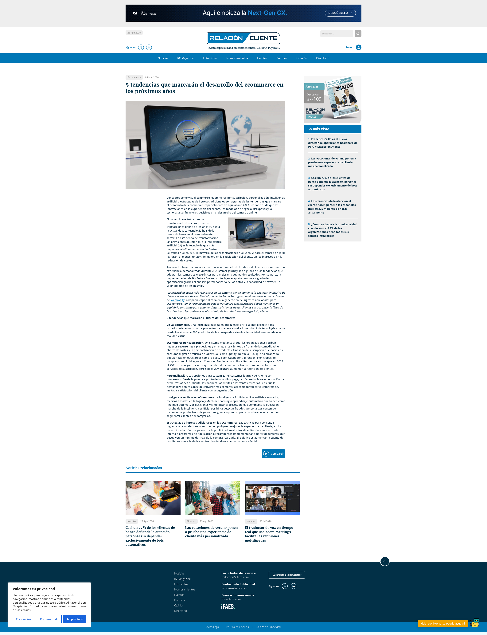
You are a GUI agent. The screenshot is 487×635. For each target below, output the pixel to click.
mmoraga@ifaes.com (234, 588)
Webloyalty (178, 300)
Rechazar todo (49, 619)
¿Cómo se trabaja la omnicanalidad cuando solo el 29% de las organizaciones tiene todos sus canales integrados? (332, 229)
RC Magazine (185, 58)
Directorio (322, 58)
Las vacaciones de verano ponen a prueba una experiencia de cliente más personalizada (211, 532)
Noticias (163, 58)
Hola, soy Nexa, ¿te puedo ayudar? (443, 623)
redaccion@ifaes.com (235, 577)
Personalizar (24, 619)
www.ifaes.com (231, 599)
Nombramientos (237, 58)
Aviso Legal (212, 627)
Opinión (301, 58)
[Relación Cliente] (243, 40)
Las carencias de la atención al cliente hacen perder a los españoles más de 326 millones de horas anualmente (332, 206)
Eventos (262, 58)
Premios (281, 58)
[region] (49, 604)
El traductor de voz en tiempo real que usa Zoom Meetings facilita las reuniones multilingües (269, 534)
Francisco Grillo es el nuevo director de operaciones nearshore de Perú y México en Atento (332, 142)
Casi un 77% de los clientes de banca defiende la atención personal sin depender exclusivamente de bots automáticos (150, 536)
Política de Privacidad (268, 627)
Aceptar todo (75, 619)
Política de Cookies (237, 627)
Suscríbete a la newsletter (287, 574)
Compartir (277, 453)
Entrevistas (210, 58)
